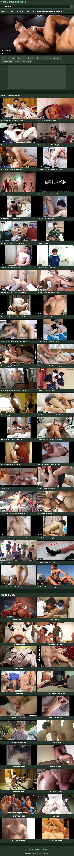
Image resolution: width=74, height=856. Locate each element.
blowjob (13, 58)
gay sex (49, 58)
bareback (22, 58)
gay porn (58, 58)
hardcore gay (8, 62)
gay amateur (27, 62)
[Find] (71, 6)
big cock (31, 58)
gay (5, 58)
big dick (40, 58)
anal (17, 62)
